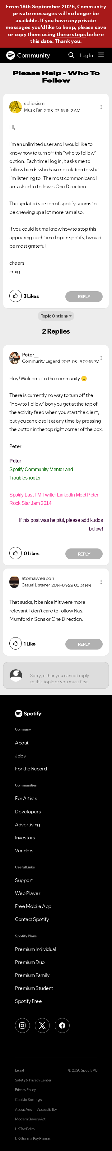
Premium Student (34, 988)
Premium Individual (35, 949)
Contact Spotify (32, 919)
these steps (71, 34)
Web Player (27, 893)
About (22, 742)
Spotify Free (28, 1001)
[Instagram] (22, 1025)
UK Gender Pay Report (32, 1138)
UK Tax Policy (25, 1129)
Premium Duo (30, 962)
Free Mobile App (33, 906)
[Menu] (101, 55)
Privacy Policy (25, 1089)
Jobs (20, 755)
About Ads (23, 1109)
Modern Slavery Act (30, 1119)
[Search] (71, 55)
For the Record (31, 768)
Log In (86, 55)
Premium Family (32, 975)
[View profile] (15, 106)
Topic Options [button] (54, 316)
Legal (19, 1070)
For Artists (26, 798)
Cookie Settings (28, 1099)
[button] (101, 107)
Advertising (27, 824)
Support (24, 880)
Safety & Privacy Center (33, 1080)
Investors (25, 837)
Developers (28, 811)
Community (33, 55)
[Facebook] (62, 1025)
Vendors (24, 850)
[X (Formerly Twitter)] (42, 1025)
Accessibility (47, 1109)
